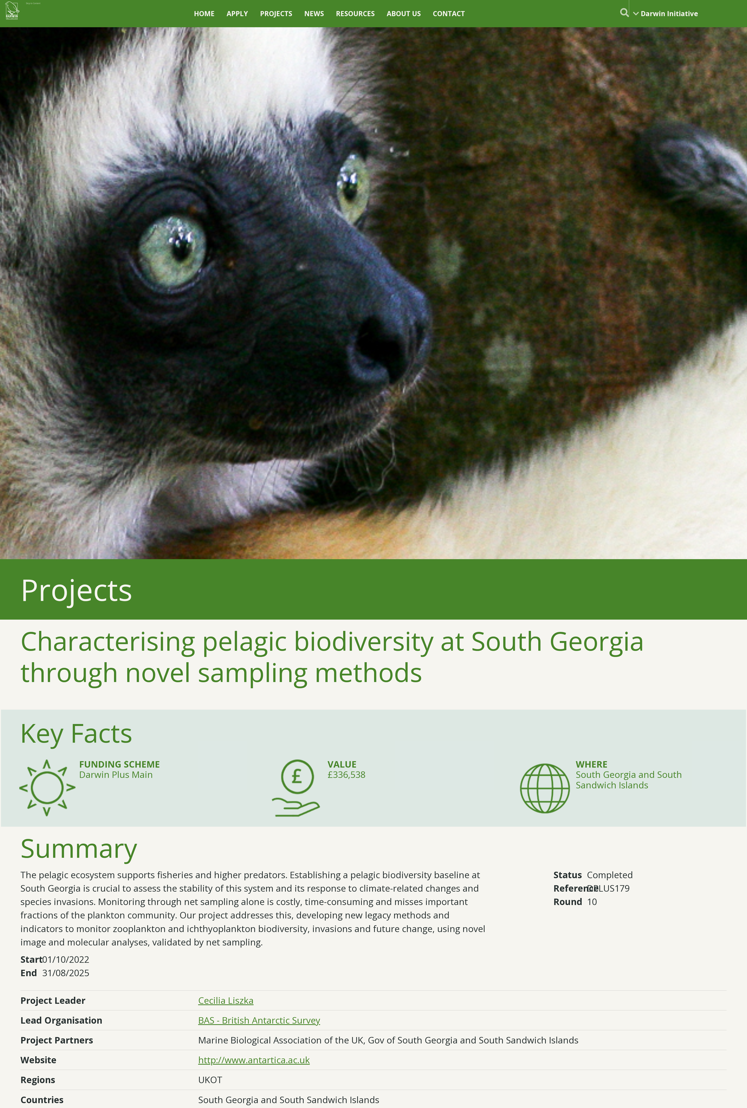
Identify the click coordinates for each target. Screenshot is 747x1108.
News (314, 13)
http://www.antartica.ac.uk (254, 1060)
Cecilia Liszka (226, 1000)
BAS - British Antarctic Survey (259, 1020)
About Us (404, 13)
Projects (276, 13)
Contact (449, 13)
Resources (355, 13)
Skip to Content (33, 3)
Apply (237, 13)
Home (204, 13)
